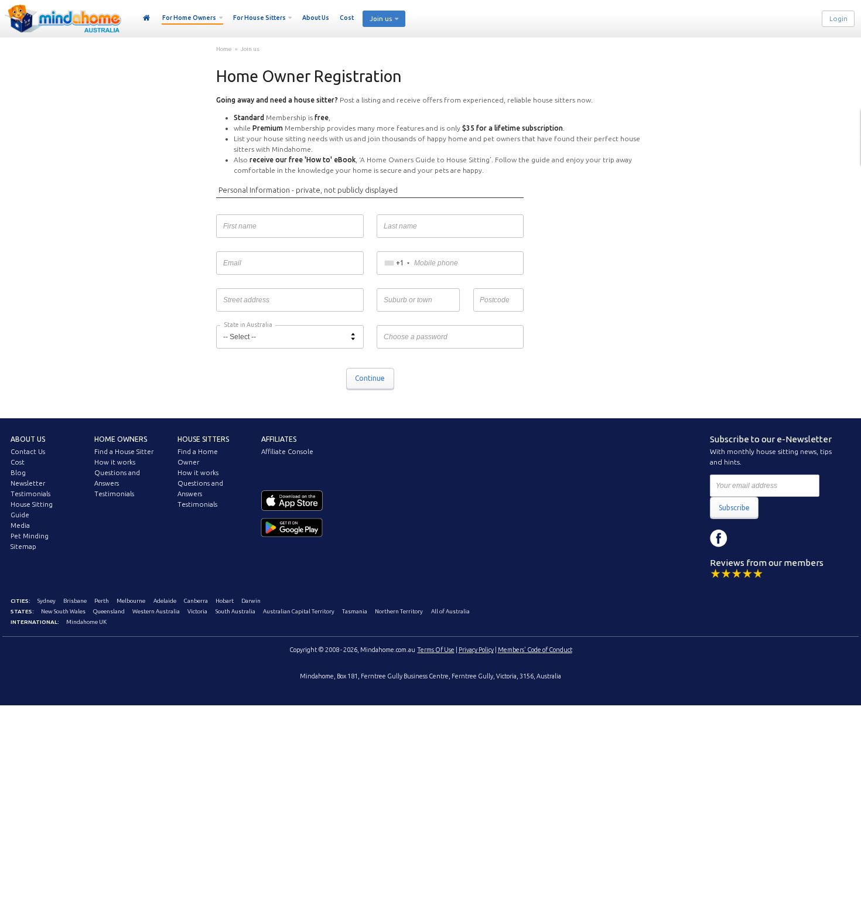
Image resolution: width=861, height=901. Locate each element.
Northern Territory (399, 611)
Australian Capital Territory (298, 611)
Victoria (197, 611)
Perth (101, 601)
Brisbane (75, 601)
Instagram (745, 538)
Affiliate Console (287, 451)
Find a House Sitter (123, 451)
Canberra (196, 601)
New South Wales (63, 611)
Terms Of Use (436, 649)
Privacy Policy (476, 649)
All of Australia (450, 611)
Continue (370, 378)
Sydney (46, 601)
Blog (18, 472)
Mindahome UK (86, 622)
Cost (347, 17)
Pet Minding (30, 536)
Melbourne (131, 601)
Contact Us (28, 451)
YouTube (771, 538)
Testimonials (30, 493)
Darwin (251, 601)
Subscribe (734, 507)
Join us (250, 49)
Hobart (225, 601)
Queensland (109, 611)
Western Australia (156, 611)
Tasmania (354, 611)
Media (20, 525)
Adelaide (164, 601)
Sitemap (23, 546)
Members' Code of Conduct (535, 649)
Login (838, 18)
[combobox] (396, 263)
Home (147, 18)
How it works (114, 462)
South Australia (235, 611)
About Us (315, 17)
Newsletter (28, 483)
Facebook (718, 538)
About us (28, 439)
